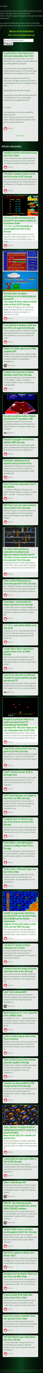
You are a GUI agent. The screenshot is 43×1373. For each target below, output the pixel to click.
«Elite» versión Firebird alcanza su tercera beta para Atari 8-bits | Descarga (20, 582)
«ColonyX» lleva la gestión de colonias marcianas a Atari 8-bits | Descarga (19, 373)
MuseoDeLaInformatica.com (31, 1371)
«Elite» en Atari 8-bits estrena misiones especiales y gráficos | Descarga (20, 1061)
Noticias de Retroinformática (21, 31)
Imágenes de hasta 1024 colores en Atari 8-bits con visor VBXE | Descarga (20, 925)
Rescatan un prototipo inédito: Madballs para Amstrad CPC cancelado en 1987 (20, 417)
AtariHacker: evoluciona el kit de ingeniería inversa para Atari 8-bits (18, 462)
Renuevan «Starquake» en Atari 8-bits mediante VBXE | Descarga (19, 441)
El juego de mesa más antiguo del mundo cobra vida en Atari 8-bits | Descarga (20, 970)
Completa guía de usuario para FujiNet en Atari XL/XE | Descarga (20, 1160)
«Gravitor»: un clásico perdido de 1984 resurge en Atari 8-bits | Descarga (19, 1084)
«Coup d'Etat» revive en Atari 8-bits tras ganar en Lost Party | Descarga (20, 750)
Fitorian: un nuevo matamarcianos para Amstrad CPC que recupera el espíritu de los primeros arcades (20, 220)
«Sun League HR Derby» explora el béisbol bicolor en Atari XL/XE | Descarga (20, 303)
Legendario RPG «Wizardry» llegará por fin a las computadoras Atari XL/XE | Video (20, 729)
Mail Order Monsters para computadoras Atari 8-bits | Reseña (20, 1338)
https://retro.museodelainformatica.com (21, 35)
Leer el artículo (20, 135)
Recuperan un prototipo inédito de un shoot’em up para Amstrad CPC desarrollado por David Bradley (19, 722)
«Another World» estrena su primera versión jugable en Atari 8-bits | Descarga (20, 1230)
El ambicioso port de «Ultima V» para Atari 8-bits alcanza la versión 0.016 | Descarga (18, 822)
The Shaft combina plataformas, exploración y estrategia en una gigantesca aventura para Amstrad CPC (19, 552)
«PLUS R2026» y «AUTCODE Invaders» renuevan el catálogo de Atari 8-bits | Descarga (18, 845)
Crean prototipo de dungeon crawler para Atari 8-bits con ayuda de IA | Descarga (20, 326)
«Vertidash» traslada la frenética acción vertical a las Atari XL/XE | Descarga (19, 175)
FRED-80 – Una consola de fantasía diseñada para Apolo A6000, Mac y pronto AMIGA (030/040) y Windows (20, 1206)
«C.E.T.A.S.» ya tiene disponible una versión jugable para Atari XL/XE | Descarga (18, 229)
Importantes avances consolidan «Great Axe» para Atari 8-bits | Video (19, 1317)
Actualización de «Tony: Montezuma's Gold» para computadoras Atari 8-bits (19, 54)
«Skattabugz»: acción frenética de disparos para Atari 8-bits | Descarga (18, 603)
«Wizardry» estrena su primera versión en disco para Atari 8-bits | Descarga (20, 558)
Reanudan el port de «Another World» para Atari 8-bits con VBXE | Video (20, 1275)
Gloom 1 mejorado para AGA (15, 1182)
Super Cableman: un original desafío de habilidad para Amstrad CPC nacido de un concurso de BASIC (20, 1130)
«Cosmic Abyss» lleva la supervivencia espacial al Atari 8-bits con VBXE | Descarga (19, 651)
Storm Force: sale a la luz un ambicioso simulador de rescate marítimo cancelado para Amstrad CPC (20, 678)
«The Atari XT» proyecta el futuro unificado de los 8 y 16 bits (17, 946)
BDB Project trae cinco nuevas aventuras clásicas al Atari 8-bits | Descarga (20, 506)
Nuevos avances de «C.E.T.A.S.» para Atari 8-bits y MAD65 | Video (20, 1014)
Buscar (9, 44)
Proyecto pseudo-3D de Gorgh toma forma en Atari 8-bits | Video (18, 1296)
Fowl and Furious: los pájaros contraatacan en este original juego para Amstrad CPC (20, 296)
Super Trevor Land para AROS (15, 992)
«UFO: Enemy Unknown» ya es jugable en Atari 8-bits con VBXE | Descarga (20, 797)
